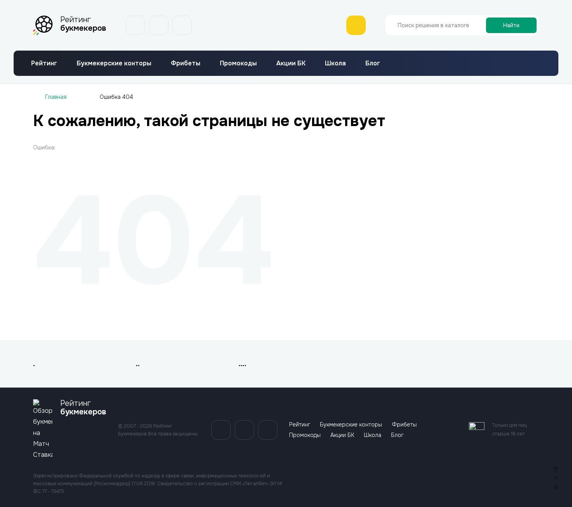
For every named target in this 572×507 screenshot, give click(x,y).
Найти (511, 25)
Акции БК (290, 63)
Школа (335, 63)
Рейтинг (44, 63)
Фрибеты (185, 63)
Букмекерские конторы (114, 63)
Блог (372, 63)
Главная (56, 96)
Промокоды (238, 63)
